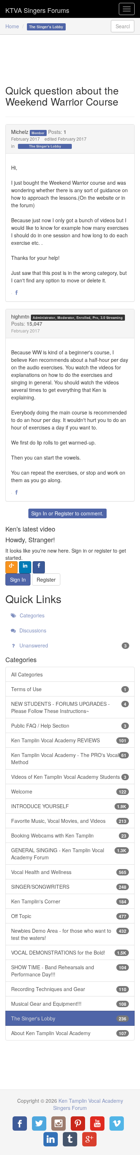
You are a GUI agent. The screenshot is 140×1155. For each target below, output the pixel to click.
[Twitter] (39, 1123)
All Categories (27, 674)
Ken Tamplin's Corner (68, 901)
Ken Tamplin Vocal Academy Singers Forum (37, 9)
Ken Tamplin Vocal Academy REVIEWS (68, 740)
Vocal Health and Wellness (68, 871)
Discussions (32, 630)
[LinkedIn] (50, 1139)
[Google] (89, 1139)
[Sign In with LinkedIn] (25, 567)
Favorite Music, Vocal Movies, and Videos (68, 820)
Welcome (68, 791)
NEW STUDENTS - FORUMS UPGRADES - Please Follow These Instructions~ (68, 707)
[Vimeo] (116, 1123)
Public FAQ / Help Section (68, 725)
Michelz (19, 131)
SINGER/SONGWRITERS (68, 886)
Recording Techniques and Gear (68, 989)
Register (64, 513)
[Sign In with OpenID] (11, 567)
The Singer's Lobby (45, 146)
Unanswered (72, 645)
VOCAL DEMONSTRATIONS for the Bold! (68, 952)
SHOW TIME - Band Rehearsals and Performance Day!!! (68, 971)
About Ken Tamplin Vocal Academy (68, 1033)
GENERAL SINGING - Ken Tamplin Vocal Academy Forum (68, 853)
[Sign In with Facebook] (39, 567)
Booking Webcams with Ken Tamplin (68, 835)
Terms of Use (68, 689)
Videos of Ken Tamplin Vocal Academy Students (68, 776)
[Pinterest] (78, 1123)
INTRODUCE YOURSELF (68, 806)
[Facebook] (20, 1123)
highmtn (20, 316)
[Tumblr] (70, 1139)
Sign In (39, 513)
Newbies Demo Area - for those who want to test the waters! (68, 934)
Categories (31, 615)
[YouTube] (97, 1123)
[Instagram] (58, 1123)
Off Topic (68, 915)
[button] (16, 293)
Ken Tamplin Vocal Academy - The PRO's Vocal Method (68, 758)
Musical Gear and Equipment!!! (68, 1003)
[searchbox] (123, 26)
